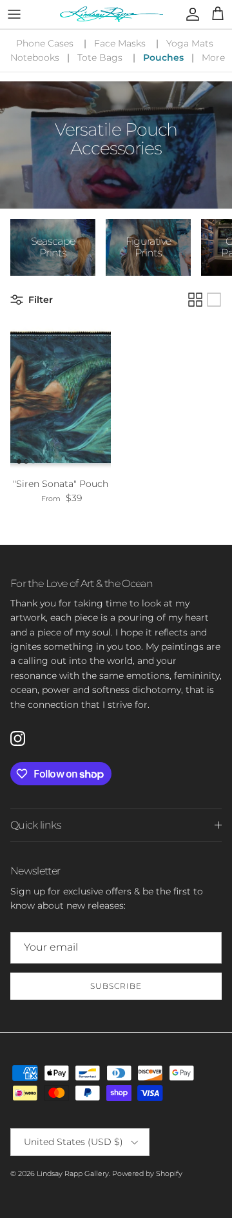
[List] (214, 299)
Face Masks (120, 43)
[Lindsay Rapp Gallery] (111, 14)
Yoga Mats (189, 43)
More (213, 57)
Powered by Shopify (147, 1173)
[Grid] (195, 299)
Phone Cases (44, 43)
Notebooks (34, 57)
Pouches (163, 57)
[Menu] (14, 14)
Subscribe (116, 986)
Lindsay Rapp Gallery (73, 1173)
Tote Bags (99, 57)
